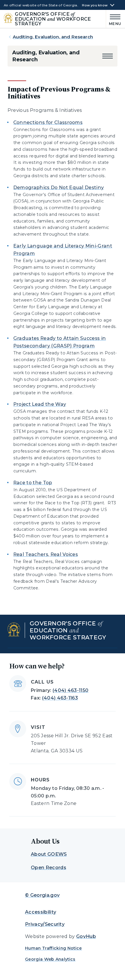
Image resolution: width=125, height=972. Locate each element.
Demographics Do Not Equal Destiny (58, 187)
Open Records (48, 867)
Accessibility (40, 912)
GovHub (86, 936)
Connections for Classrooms (48, 122)
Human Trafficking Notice (53, 948)
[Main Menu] (114, 19)
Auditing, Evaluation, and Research (53, 37)
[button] (107, 56)
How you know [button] (95, 5)
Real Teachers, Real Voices (45, 554)
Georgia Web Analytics (50, 959)
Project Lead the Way (39, 404)
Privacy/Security (45, 924)
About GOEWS (49, 854)
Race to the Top (32, 482)
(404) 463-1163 (60, 698)
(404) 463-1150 (70, 690)
